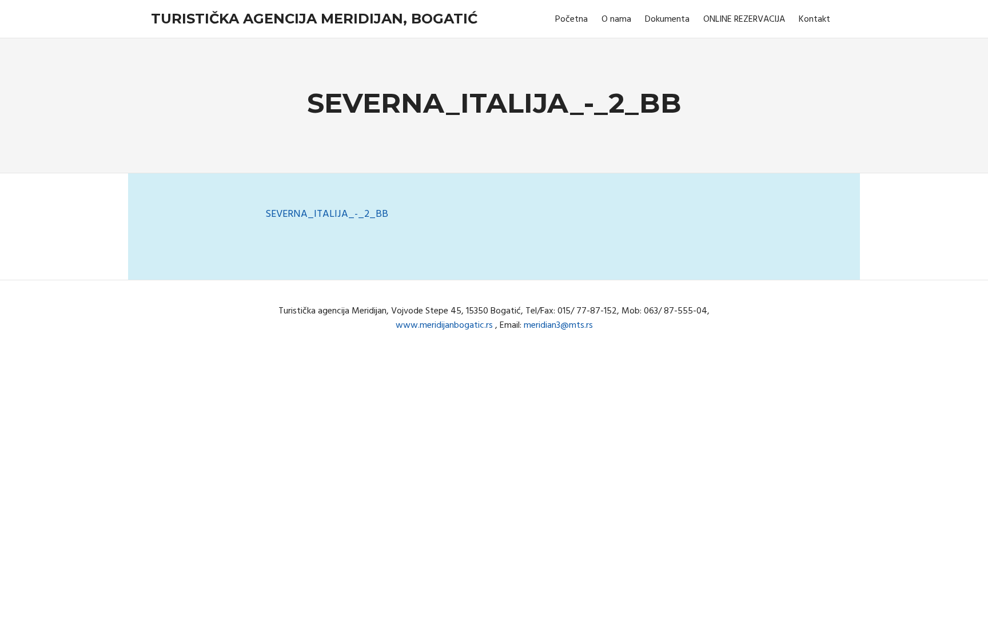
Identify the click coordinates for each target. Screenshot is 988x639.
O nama (616, 19)
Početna (571, 19)
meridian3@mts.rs (558, 325)
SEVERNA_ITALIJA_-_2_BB (326, 214)
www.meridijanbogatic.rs (444, 325)
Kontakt (814, 19)
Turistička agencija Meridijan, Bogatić (314, 18)
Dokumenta (667, 19)
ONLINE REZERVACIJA (744, 19)
